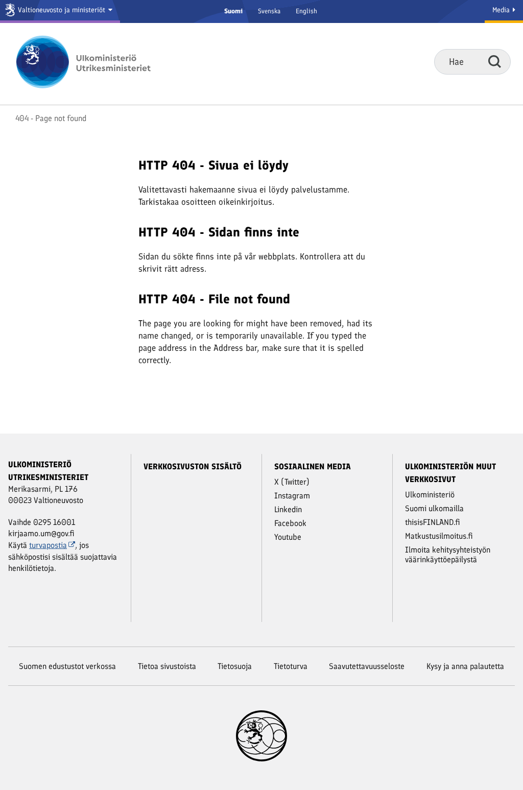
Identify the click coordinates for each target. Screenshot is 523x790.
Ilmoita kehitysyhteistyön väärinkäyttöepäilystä (447, 554)
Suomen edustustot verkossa (67, 666)
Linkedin (288, 509)
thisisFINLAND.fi (432, 522)
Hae (494, 61)
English (306, 11)
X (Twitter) (292, 482)
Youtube (287, 537)
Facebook (290, 523)
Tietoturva (290, 666)
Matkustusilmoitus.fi (439, 536)
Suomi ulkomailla (434, 508)
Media (502, 10)
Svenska (269, 11)
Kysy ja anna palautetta (465, 666)
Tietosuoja (235, 666)
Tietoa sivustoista (167, 666)
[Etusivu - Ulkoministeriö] (98, 62)
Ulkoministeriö (430, 494)
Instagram (292, 495)
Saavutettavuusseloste (367, 666)
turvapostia (48, 545)
